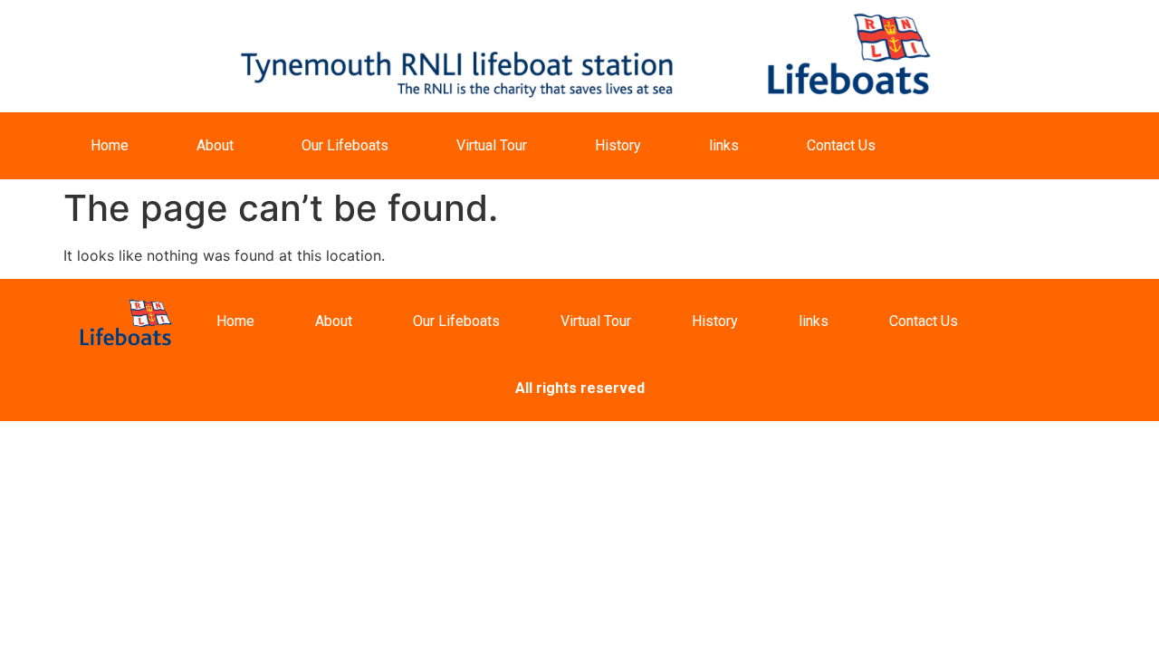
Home (110, 145)
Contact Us (841, 145)
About (215, 145)
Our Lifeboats (345, 145)
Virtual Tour (491, 145)
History (618, 145)
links (724, 145)
